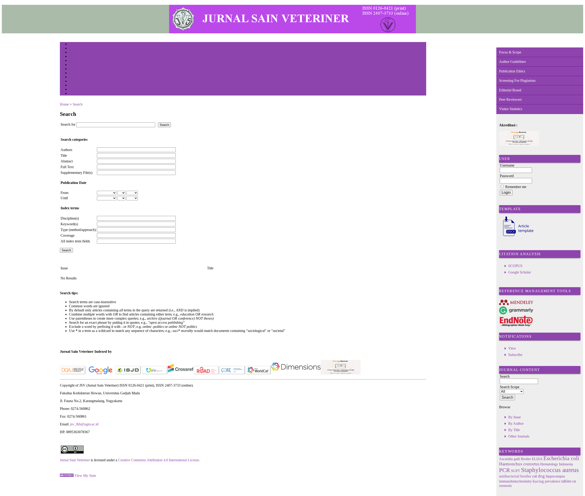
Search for (68, 124)
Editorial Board (510, 90)
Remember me (515, 187)
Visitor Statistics (510, 109)
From (64, 193)
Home (72, 44)
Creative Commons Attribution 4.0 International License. (159, 460)
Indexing (73, 89)
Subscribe (515, 355)
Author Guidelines (512, 62)
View (512, 348)
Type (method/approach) (78, 230)
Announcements (77, 73)
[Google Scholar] (100, 373)
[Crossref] (181, 373)
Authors (66, 150)
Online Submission (79, 81)
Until (64, 198)
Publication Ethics (512, 71)
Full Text (67, 167)
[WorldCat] (258, 373)
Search (72, 61)
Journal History (77, 85)
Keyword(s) (69, 224)
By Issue (514, 417)
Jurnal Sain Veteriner (75, 460)
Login (72, 52)
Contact (73, 94)
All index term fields (75, 241)
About (72, 48)
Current (73, 65)
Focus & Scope (510, 52)
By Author (516, 423)
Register (73, 57)
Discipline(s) (70, 218)
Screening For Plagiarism (517, 80)
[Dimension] (296, 373)
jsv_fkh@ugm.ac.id (84, 424)
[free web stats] (67, 475)
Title (64, 155)
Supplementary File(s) (76, 173)
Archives (73, 69)
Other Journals (518, 436)
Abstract (67, 161)
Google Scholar (519, 272)
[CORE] (232, 373)
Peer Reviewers (510, 99)
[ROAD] (206, 373)
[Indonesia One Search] (155, 373)
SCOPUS (515, 266)
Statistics (74, 77)
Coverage (67, 235)
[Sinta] (341, 373)
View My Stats (85, 475)
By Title (514, 430)
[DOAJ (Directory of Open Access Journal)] (73, 373)
